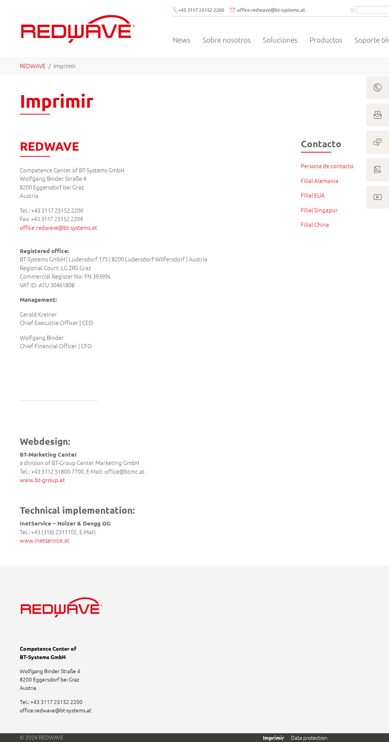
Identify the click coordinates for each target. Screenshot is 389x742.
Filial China (315, 224)
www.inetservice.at (45, 540)
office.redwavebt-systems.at (271, 9)
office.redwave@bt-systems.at (58, 227)
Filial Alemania (319, 181)
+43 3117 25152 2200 (201, 9)
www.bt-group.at (42, 480)
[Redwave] (78, 28)
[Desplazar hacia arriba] (372, 725)
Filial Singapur (319, 210)
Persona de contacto (327, 166)
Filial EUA (313, 195)
